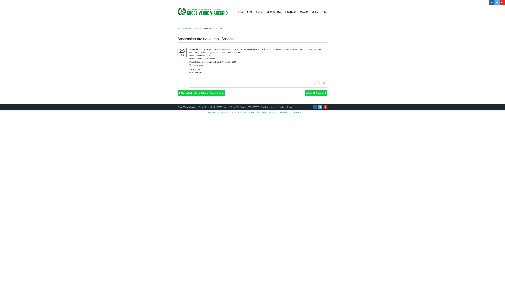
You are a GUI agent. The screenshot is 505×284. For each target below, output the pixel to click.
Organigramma (274, 12)
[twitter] (319, 83)
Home (240, 12)
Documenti (290, 12)
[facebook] (314, 83)
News (249, 12)
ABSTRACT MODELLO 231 (219, 112)
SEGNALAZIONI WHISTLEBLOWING (263, 112)
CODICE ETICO (239, 112)
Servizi (259, 12)
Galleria (304, 12)
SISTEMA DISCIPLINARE (290, 112)
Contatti (316, 12)
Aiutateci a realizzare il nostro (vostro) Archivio (202, 93)
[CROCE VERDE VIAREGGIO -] (202, 11)
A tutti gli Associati (315, 93)
